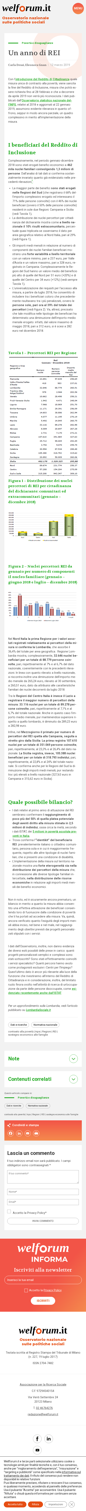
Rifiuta (35, 1504)
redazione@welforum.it (43, 1414)
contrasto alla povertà (20, 1031)
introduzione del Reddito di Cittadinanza (42, 79)
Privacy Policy (36, 1212)
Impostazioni (56, 1504)
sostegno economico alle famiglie (28, 1035)
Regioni (46, 1031)
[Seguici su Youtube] (37, 1450)
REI (54, 1031)
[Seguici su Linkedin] (48, 1439)
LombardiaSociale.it (38, 1010)
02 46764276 (44, 1408)
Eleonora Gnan (35, 65)
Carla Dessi (16, 65)
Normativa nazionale (45, 1024)
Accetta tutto (15, 1504)
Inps (37, 1031)
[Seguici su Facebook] (37, 1439)
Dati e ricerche (19, 1024)
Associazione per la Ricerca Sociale (43, 1384)
